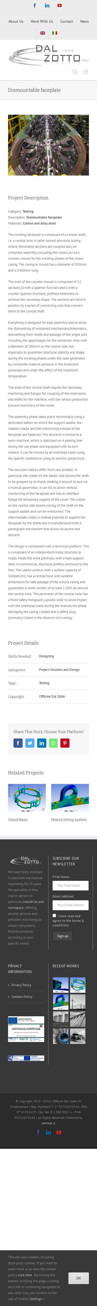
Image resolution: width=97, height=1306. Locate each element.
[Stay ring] (78, 1019)
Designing (46, 656)
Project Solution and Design (59, 669)
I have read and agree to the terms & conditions (68, 921)
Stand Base (17, 819)
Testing (44, 683)
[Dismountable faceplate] (61, 985)
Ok (78, 1278)
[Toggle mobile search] (75, 72)
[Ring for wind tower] (78, 1002)
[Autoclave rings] (78, 1036)
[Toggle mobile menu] (86, 72)
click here (25, 1275)
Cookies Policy (21, 996)
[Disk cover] (61, 1036)
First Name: (61, 877)
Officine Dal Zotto (52, 696)
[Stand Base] (78, 985)
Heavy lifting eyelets (69, 819)
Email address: (63, 896)
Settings (36, 1299)
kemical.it (48, 1123)
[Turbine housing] (61, 1019)
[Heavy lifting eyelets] (61, 1002)
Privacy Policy (21, 985)
